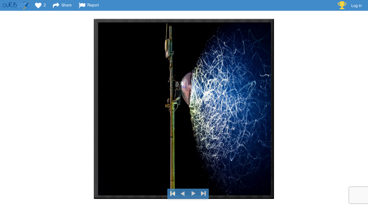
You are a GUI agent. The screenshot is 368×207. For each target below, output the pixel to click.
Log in (356, 5)
